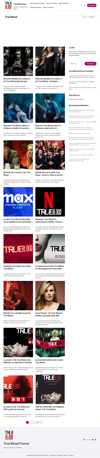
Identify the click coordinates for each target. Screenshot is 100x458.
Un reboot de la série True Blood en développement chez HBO (49, 267)
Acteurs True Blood (64, 3)
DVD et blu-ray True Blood (76, 99)
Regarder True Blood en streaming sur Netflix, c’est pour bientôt (49, 222)
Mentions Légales (63, 455)
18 (37, 422)
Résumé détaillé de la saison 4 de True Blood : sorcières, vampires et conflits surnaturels (49, 81)
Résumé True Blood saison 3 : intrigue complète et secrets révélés (17, 128)
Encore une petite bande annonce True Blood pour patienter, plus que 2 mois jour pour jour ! (82, 76)
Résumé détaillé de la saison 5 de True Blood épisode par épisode (17, 81)
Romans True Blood (51, 3)
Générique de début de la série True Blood (81, 155)
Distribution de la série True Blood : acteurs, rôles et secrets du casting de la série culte (49, 175)
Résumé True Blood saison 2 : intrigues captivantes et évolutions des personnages (48, 128)
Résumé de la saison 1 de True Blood (79, 133)
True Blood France (19, 4)
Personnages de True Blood (37, 3)
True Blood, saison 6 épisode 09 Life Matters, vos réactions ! (82, 82)
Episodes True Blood (35, 7)
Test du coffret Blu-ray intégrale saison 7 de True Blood (82, 88)
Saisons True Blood (48, 7)
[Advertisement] (50, 33)
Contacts (71, 455)
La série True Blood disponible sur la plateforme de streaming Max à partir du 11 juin (17, 222)
